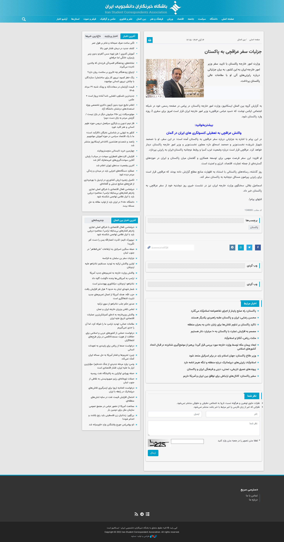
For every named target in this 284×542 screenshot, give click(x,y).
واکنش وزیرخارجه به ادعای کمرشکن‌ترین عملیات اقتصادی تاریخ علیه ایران (110, 316)
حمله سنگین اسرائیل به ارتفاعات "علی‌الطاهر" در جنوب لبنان (110, 251)
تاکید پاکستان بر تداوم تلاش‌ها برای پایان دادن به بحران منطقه (222, 324)
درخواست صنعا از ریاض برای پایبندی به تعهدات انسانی (111, 347)
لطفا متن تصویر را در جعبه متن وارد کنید (239, 441)
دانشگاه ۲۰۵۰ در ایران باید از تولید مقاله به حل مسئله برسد (111, 204)
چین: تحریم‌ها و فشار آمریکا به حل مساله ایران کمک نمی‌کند (111, 357)
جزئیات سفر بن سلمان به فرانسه (118, 258)
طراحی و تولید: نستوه (140, 536)
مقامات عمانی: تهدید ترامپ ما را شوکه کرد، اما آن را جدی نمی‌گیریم (109, 326)
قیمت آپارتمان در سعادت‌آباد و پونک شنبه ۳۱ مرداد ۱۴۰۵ (109, 89)
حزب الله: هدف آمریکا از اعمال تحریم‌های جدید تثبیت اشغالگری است (111, 296)
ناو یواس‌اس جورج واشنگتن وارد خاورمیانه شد (111, 425)
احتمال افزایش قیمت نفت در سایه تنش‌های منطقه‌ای (112, 399)
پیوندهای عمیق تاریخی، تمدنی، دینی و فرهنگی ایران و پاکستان (221, 369)
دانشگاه (214, 19)
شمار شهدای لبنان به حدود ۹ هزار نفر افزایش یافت (109, 289)
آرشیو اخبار (62, 19)
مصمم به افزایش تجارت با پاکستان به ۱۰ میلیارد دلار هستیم (223, 331)
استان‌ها (75, 19)
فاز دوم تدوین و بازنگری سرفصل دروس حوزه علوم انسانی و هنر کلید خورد (109, 125)
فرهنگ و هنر (156, 19)
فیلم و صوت (89, 19)
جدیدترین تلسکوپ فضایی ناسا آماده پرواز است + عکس (110, 98)
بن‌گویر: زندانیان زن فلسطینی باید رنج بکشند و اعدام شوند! (111, 417)
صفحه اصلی (228, 19)
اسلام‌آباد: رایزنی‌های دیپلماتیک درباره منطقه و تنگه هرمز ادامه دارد (220, 362)
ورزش (170, 19)
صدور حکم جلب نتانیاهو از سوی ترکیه (115, 304)
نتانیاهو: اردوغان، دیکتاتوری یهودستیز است (113, 284)
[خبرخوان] (136, 514)
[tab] (129, 36)
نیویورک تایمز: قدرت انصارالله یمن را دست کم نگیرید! (111, 242)
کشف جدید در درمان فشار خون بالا (117, 48)
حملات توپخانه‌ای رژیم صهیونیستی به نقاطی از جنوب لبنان (111, 381)
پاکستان (254, 227)
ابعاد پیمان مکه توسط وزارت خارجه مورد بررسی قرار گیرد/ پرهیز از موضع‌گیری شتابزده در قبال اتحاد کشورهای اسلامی (203, 347)
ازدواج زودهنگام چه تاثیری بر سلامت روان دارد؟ (111, 72)
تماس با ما (252, 496)
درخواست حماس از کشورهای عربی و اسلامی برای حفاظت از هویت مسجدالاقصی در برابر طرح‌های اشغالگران (110, 336)
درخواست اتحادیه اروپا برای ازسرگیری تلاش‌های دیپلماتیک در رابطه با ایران (111, 390)
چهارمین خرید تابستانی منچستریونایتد (115, 151)
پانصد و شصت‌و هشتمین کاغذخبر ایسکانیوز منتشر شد (109, 143)
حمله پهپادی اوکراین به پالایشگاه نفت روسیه (112, 373)
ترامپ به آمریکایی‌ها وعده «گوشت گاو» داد (113, 278)
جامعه (191, 19)
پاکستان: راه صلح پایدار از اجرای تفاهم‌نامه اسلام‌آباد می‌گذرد (223, 311)
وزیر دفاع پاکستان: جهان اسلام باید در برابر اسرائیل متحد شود (222, 356)
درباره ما (253, 500)
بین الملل (141, 19)
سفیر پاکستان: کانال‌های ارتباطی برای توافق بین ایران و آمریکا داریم (219, 376)
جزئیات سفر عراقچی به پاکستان (233, 51)
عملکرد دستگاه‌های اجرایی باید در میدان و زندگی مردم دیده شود (110, 173)
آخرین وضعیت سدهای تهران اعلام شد (115, 166)
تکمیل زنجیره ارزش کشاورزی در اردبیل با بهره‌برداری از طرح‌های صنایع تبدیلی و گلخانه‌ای (109, 182)
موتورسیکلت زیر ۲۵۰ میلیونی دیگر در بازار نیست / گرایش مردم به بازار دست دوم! (110, 116)
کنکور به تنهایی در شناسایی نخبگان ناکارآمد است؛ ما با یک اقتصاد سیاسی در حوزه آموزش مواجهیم (110, 134)
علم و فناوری (126, 19)
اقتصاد (180, 19)
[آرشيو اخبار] (147, 514)
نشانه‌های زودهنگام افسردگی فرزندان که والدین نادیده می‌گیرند (110, 65)
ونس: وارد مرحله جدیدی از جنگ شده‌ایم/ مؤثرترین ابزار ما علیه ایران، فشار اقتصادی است (109, 366)
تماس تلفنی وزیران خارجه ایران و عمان (115, 309)
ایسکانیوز (227, 106)
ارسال (153, 453)
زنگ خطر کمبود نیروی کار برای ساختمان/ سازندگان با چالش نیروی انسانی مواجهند (109, 79)
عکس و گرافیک (108, 19)
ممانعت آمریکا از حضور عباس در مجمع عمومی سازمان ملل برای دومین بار (111, 408)
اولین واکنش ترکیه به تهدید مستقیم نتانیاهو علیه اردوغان (109, 265)
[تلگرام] (141, 514)
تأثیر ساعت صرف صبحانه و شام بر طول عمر (113, 43)
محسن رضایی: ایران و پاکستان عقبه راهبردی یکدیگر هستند (223, 318)
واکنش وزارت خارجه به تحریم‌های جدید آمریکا (112, 273)
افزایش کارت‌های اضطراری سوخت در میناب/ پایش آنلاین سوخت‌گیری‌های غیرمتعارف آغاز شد (109, 158)
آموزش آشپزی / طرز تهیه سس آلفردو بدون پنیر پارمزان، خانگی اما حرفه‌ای (111, 56)
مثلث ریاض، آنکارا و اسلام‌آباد (240, 338)
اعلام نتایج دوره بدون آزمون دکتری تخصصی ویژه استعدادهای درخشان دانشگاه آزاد (110, 107)
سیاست (202, 19)
